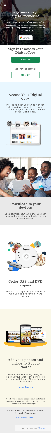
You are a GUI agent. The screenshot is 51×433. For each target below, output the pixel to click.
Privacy (24, 418)
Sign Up (25, 75)
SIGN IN (25, 59)
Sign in (42, 428)
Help (18, 418)
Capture (25, 22)
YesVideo (37, 22)
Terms (31, 418)
